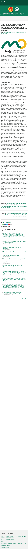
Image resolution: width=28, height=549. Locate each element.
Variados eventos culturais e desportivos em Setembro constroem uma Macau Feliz (12, 292)
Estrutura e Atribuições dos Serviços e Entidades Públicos (13, 543)
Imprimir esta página (6, 222)
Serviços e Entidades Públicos (7, 539)
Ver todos (24, 298)
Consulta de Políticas (5, 545)
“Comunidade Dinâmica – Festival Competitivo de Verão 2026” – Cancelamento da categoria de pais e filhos (14, 279)
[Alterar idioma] (6, 4)
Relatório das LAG (5, 547)
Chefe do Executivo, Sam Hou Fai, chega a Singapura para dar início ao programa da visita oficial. (13, 267)
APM (2, 541)
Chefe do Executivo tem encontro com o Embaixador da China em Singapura (14, 242)
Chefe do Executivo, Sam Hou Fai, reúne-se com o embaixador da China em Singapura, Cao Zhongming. (14, 247)
